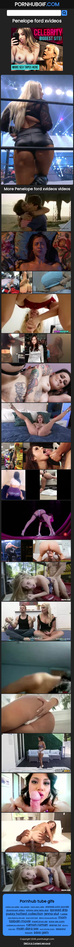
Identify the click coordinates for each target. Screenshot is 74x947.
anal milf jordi (32, 918)
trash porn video (37, 907)
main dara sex (28, 928)
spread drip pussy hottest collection (37, 912)
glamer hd (55, 925)
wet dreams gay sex (16, 918)
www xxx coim (57, 921)
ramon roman (37, 925)
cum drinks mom (47, 929)
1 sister (64, 914)
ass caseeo (24, 907)
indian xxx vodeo (12, 907)
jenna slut (51, 913)
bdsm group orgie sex (48, 918)
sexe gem (41, 932)
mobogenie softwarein (15, 925)
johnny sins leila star (37, 910)
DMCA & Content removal (37, 943)
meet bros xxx (39, 921)
